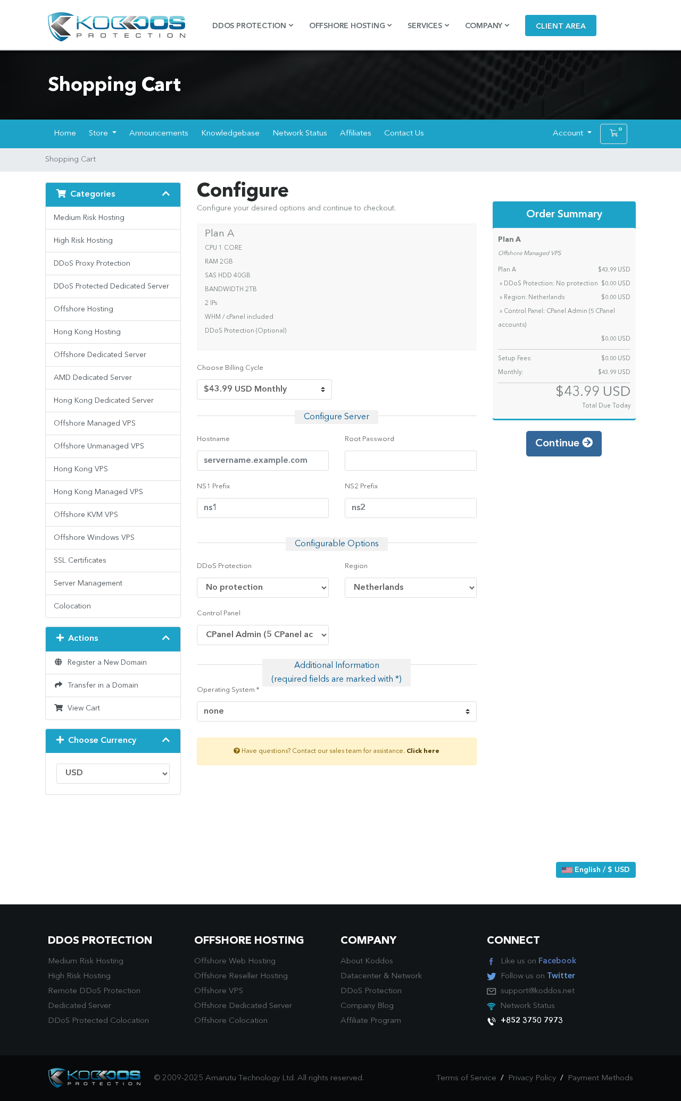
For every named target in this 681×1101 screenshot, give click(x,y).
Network (406, 976)
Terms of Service (466, 1078)
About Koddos (366, 962)
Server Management (88, 583)
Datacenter (360, 976)
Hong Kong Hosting (87, 332)
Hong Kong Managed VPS (98, 492)
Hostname (213, 439)
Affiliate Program (370, 1021)
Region (356, 566)
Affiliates (355, 134)
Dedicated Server (79, 1006)
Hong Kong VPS (81, 469)
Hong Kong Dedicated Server (104, 400)
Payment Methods (600, 1078)
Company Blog (367, 1006)
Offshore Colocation (231, 1021)
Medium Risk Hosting (89, 218)
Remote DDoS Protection (94, 991)
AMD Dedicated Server (93, 378)
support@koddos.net (538, 991)
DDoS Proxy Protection (92, 263)
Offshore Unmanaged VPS (99, 446)
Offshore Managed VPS (95, 423)
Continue (558, 443)
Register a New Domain (105, 662)
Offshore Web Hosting (235, 962)
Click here (422, 751)
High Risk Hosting (83, 240)
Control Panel (218, 613)
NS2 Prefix (361, 486)
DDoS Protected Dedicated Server (111, 286)
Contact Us (404, 134)
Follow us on (538, 976)
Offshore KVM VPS (86, 515)
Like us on (538, 962)
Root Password (369, 439)
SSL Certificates (80, 560)
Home (65, 134)
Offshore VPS (218, 991)
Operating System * (228, 690)
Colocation (72, 606)
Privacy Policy (532, 1078)
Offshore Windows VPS (94, 537)
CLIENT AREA (561, 26)
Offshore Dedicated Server (100, 355)
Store (99, 134)
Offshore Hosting (83, 309)
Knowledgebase (230, 134)
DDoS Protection (224, 566)
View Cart (81, 708)
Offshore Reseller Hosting (241, 976)
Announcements (158, 134)
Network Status (299, 134)
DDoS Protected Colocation (98, 1021)
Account (569, 134)
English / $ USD (601, 870)
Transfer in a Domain (100, 685)
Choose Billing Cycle (230, 368)
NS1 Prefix (213, 486)
